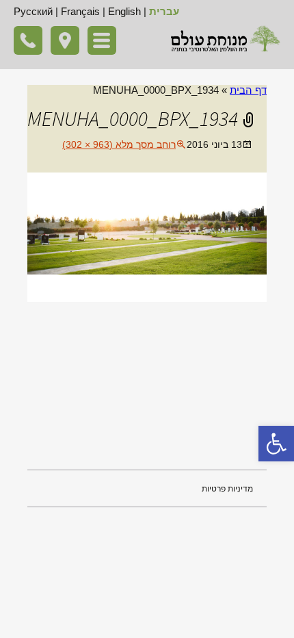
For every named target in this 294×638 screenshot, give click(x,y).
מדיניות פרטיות (227, 489)
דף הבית (248, 90)
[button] (276, 443)
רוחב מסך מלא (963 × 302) (119, 144)
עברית (164, 11)
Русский (33, 11)
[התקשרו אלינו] (28, 40)
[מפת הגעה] (65, 40)
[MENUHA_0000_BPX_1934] (147, 236)
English (124, 11)
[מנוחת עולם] (225, 38)
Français (80, 11)
